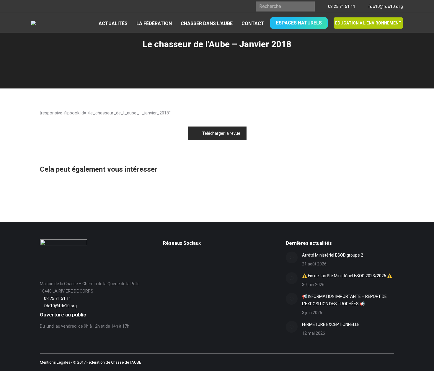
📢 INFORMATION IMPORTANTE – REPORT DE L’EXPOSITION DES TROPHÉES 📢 (344, 300)
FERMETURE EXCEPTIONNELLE (331, 324)
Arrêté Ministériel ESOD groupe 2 (332, 255)
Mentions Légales (55, 362)
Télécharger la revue (221, 133)
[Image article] (292, 257)
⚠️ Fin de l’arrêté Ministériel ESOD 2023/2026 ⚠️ (347, 275)
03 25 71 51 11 (341, 6)
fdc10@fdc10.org (385, 6)
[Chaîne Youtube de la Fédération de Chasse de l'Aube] (166, 266)
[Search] (308, 6)
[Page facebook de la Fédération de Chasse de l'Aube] (166, 257)
